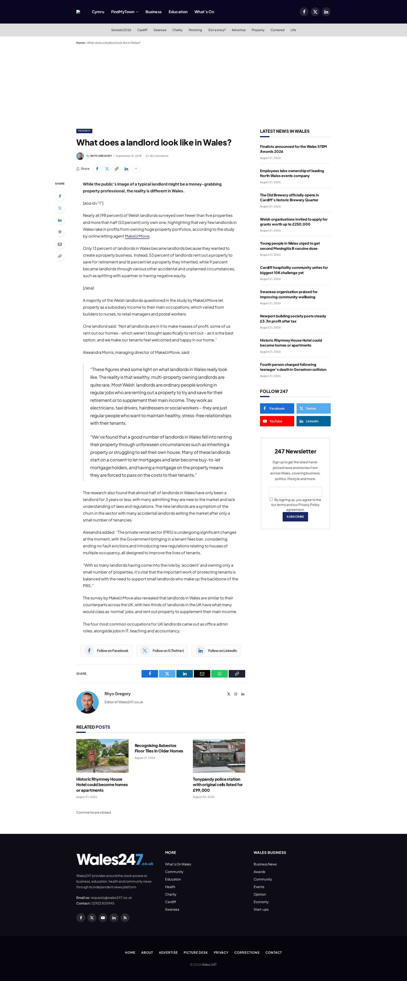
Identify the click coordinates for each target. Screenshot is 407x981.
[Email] (60, 244)
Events (259, 886)
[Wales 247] (78, 12)
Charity (177, 30)
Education (178, 11)
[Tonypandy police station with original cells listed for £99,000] (219, 756)
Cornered (278, 30)
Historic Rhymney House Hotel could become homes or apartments (102, 784)
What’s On (204, 11)
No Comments (159, 155)
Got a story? (217, 30)
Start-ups (261, 909)
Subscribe (295, 516)
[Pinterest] (60, 232)
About (147, 952)
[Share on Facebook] (97, 169)
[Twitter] (60, 208)
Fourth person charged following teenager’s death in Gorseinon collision (293, 366)
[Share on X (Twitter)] (107, 169)
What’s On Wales (178, 864)
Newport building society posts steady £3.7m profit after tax (293, 318)
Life (293, 30)
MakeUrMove (137, 236)
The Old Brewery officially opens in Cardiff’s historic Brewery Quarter (289, 197)
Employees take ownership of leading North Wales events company (292, 173)
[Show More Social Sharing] (136, 169)
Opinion (260, 894)
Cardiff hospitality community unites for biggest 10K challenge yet (294, 270)
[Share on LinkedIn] (126, 169)
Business (154, 11)
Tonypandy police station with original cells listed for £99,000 (218, 784)
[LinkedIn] (60, 220)
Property (258, 30)
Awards (259, 871)
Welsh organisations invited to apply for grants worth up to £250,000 (294, 221)
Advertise (239, 30)
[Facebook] (60, 196)
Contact (273, 952)
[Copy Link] (116, 169)
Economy (261, 902)
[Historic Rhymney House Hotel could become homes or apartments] (102, 756)
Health (170, 886)
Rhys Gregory (101, 155)
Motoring (195, 30)
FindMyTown (122, 11)
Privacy (221, 952)
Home (80, 42)
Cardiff (142, 30)
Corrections (247, 952)
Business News (265, 864)
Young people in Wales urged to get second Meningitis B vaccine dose (290, 245)
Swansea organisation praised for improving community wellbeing (288, 294)
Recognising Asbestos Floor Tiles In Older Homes (159, 748)
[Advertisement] (203, 86)
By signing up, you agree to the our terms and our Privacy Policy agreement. (296, 504)
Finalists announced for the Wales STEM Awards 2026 (293, 148)
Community (174, 871)
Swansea (160, 30)
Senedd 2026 (121, 30)
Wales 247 (209, 964)
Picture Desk (196, 952)
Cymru (98, 11)
